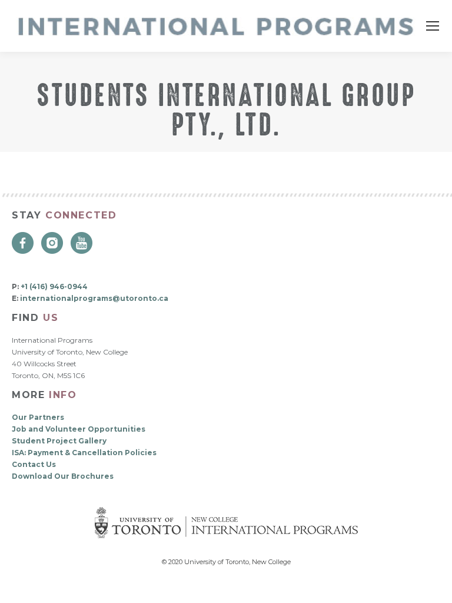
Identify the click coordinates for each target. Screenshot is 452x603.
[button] (434, 585)
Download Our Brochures (63, 476)
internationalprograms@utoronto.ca (94, 298)
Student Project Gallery (59, 440)
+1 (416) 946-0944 (54, 286)
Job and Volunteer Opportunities (78, 429)
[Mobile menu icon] (432, 26)
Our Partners (38, 417)
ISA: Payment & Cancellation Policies (84, 452)
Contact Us (34, 464)
